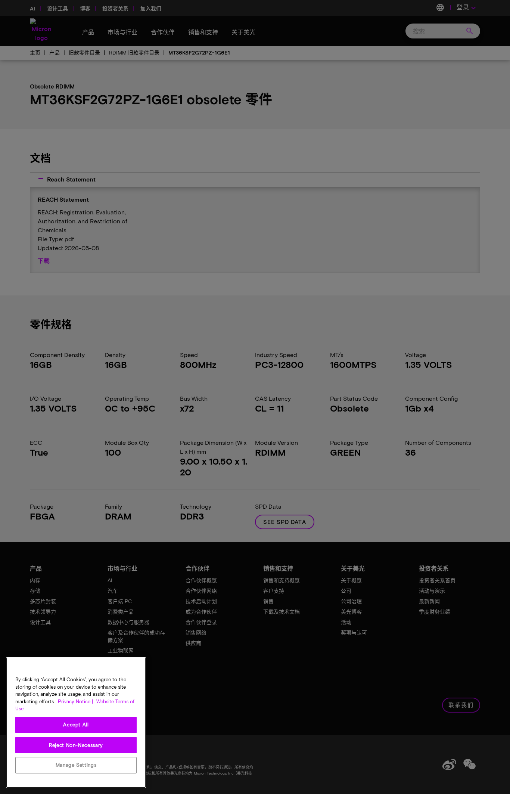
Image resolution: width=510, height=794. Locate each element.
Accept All (76, 725)
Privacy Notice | (75, 701)
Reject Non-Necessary (76, 745)
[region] (76, 722)
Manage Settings (76, 765)
